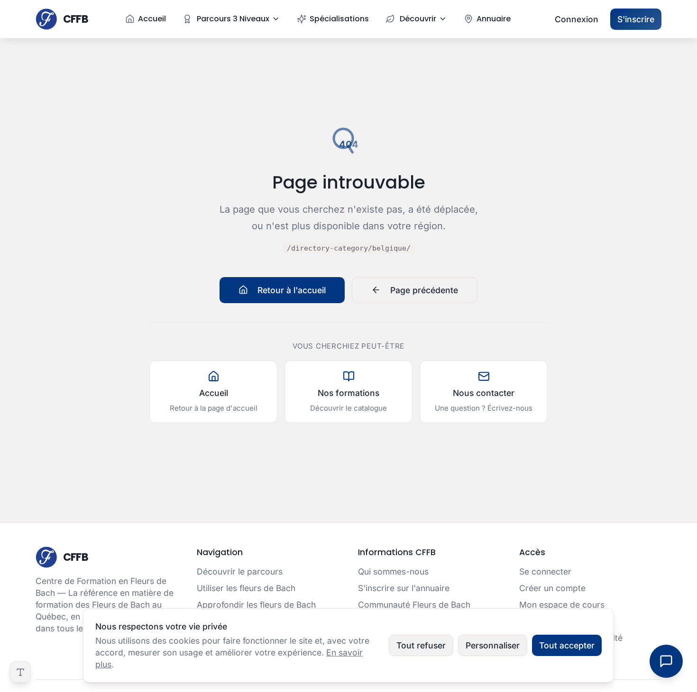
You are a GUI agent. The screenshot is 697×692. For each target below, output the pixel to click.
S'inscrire (635, 19)
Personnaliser (493, 645)
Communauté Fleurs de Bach (414, 605)
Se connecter (545, 571)
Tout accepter (567, 645)
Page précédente (424, 290)
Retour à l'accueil (291, 290)
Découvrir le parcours (240, 571)
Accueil (152, 18)
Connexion (576, 19)
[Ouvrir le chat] (666, 661)
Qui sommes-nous (393, 571)
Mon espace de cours (562, 605)
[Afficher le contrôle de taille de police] (20, 672)
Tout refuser (421, 645)
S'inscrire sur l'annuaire (403, 588)
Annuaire (494, 18)
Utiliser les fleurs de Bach (246, 588)
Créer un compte (552, 588)
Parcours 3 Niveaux (233, 18)
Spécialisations (339, 18)
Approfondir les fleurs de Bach (256, 605)
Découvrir (418, 18)
